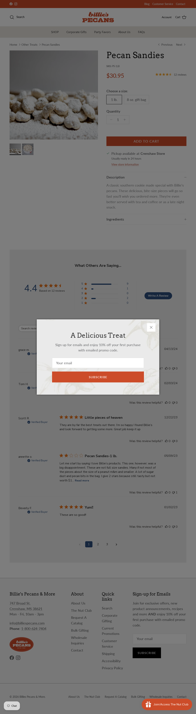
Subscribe (98, 377)
